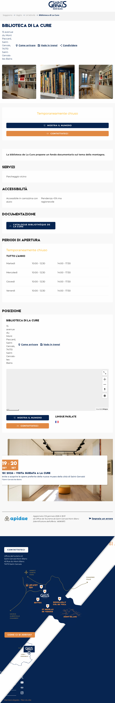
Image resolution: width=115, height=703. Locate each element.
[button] (19, 82)
